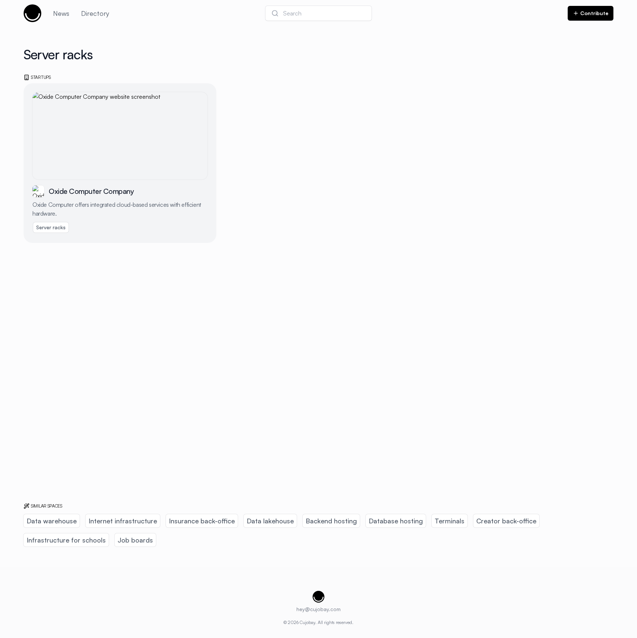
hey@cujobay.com (318, 609)
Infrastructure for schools (66, 540)
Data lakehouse (270, 521)
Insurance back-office (202, 521)
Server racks (51, 227)
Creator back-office (506, 521)
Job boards (135, 540)
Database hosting (396, 521)
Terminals (449, 521)
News (61, 13)
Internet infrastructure (122, 521)
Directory (95, 13)
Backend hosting (331, 521)
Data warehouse (52, 521)
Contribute (594, 13)
